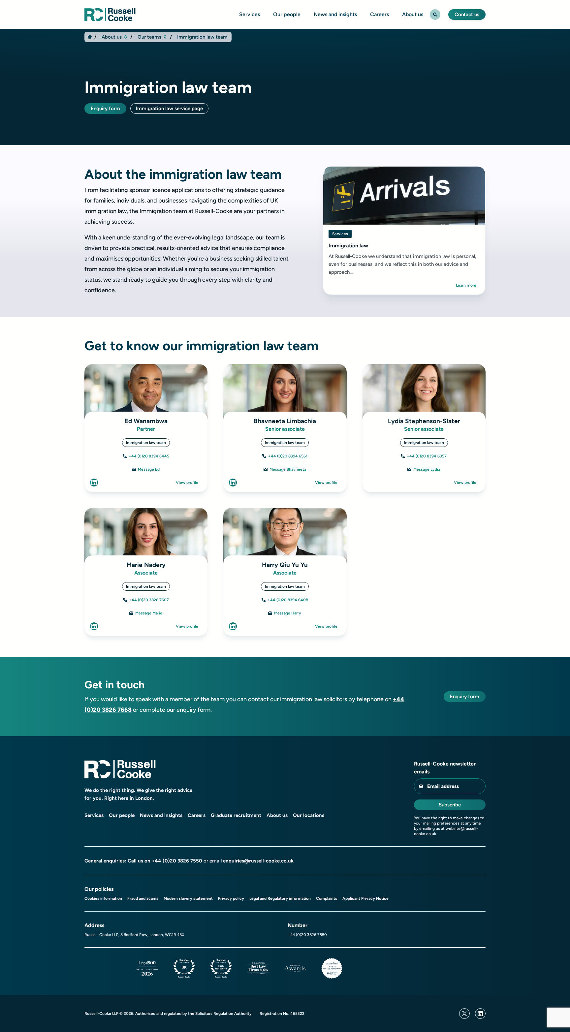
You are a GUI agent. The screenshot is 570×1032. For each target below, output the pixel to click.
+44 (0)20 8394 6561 (287, 456)
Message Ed (149, 469)
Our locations (308, 815)
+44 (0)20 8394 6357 (427, 456)
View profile (187, 482)
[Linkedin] (480, 1013)
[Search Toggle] (435, 14)
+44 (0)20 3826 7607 (149, 600)
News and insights (335, 14)
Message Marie (148, 613)
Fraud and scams (142, 898)
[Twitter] (464, 1013)
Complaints (326, 898)
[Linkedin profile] (94, 482)
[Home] (90, 37)
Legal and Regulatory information (280, 898)
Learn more (466, 285)
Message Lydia (426, 469)
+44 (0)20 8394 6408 (288, 600)
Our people (287, 14)
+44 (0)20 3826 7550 (177, 861)
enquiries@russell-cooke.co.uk (258, 861)
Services (249, 14)
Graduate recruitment (236, 815)
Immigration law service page (169, 108)
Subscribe (450, 805)
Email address (443, 786)
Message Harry (287, 613)
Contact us (467, 14)
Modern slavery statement (188, 898)
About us (412, 14)
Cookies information (103, 898)
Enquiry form (105, 108)
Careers (379, 14)
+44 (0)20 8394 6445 (149, 456)
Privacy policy (231, 898)
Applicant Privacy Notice (365, 898)
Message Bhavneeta (287, 469)
